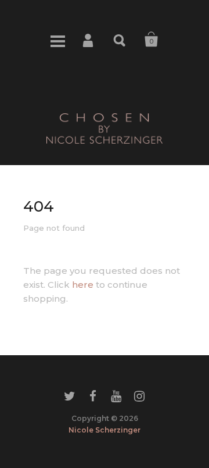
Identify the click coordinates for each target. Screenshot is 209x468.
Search (120, 39)
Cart (151, 39)
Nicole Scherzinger (104, 430)
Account (88, 39)
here (82, 284)
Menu (57, 39)
